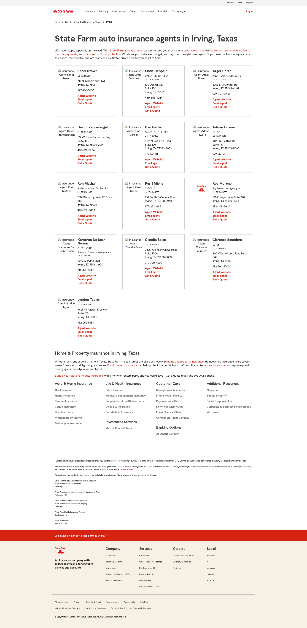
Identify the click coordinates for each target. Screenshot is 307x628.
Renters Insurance (66, 401)
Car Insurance (63, 390)
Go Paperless (145, 580)
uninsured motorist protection (102, 54)
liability (213, 50)
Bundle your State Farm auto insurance (79, 375)
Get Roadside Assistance (150, 562)
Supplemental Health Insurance (125, 401)
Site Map (144, 602)
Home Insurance (65, 395)
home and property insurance (185, 361)
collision (243, 50)
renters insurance (214, 365)
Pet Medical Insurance (119, 412)
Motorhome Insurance (68, 417)
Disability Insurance (118, 406)
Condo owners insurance (122, 365)
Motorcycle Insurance (68, 423)
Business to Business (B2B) (118, 574)
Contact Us (111, 555)
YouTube (210, 580)
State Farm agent (126, 469)
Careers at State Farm (183, 555)
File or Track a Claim (169, 412)
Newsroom (213, 390)
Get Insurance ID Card (149, 587)
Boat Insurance (64, 412)
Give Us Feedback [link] (114, 580)
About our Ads (61, 602)
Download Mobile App (170, 406)
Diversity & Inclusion (182, 562)
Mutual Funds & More (119, 428)
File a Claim (144, 555)
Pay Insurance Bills (167, 401)
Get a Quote (84, 103)
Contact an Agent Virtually (172, 417)
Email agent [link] (84, 99)
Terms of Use (112, 602)
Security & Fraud (93, 602)
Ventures (212, 412)
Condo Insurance (65, 406)
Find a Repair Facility (169, 395)
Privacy (77, 602)
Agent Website (86, 95)
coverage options (194, 50)
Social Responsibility (219, 401)
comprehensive (228, 50)
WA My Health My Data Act (67, 608)
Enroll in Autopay (146, 574)
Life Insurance (114, 390)
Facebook (211, 555)
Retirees (177, 568)
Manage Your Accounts (170, 390)
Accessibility (129, 602)
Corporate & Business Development (229, 406)
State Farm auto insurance (126, 50)
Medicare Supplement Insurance (126, 395)
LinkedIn (210, 574)
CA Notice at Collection (95, 608)
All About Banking (167, 433)
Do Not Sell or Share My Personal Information (131, 608)
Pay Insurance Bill (147, 568)
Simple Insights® (217, 395)
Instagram (211, 568)
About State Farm (114, 562)
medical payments (66, 54)
